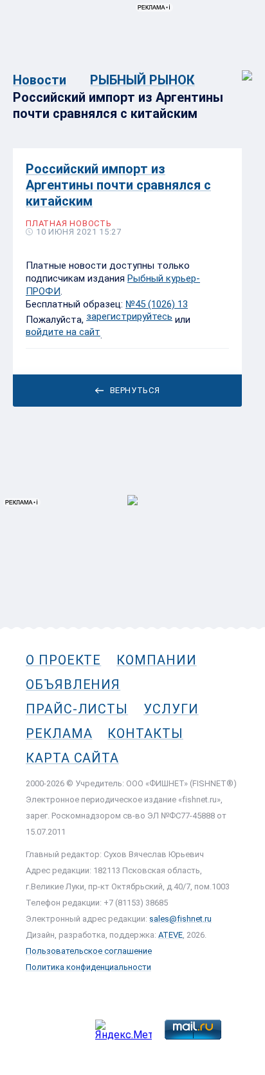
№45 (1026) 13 (156, 304)
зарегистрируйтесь (129, 316)
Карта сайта (72, 758)
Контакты (145, 733)
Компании (156, 660)
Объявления (73, 684)
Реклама (59, 733)
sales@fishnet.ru (180, 919)
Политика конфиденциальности (88, 967)
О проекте (63, 660)
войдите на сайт (63, 332)
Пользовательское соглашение (89, 951)
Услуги (171, 709)
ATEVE (170, 935)
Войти (238, 68)
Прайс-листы (77, 709)
